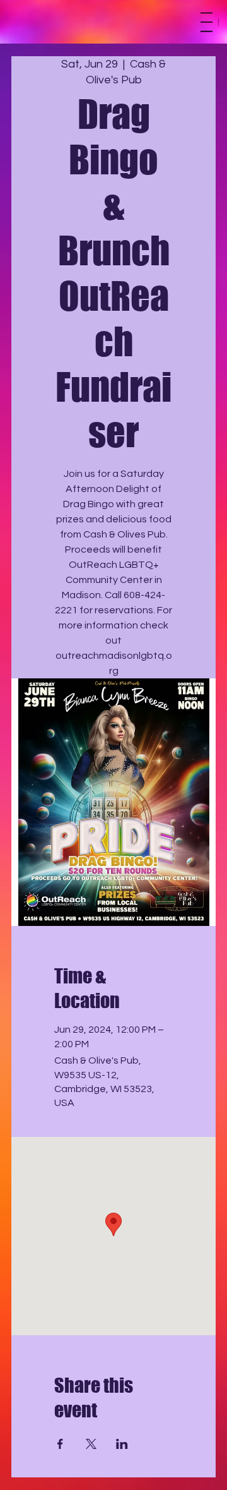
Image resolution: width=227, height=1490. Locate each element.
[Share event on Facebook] (60, 1444)
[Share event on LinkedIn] (122, 1444)
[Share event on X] (91, 1444)
